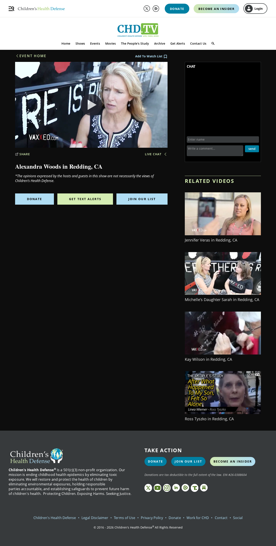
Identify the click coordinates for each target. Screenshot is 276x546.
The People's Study (135, 43)
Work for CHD (198, 517)
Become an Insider (232, 461)
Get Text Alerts (85, 199)
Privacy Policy (152, 517)
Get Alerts (177, 43)
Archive (159, 43)
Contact (221, 517)
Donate (34, 199)
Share (24, 154)
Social (238, 517)
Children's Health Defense (54, 517)
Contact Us (198, 43)
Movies (110, 43)
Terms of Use (124, 517)
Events (95, 43)
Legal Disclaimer (95, 517)
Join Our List (142, 199)
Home (65, 43)
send (252, 149)
